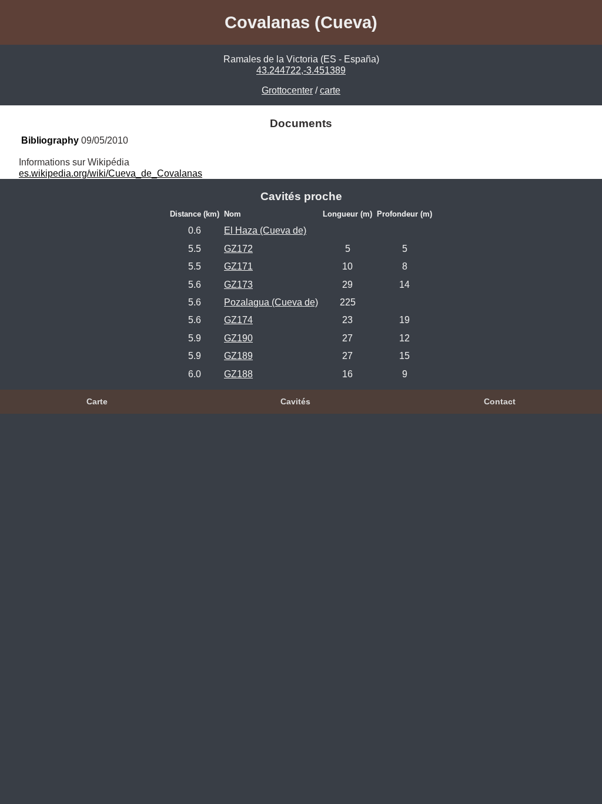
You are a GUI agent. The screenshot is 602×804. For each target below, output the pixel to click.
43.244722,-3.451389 (301, 70)
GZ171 (238, 266)
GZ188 (238, 374)
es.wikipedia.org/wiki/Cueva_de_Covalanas (110, 173)
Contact (500, 401)
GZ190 (238, 338)
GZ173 (238, 285)
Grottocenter (287, 90)
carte (330, 90)
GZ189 (238, 356)
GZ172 (238, 249)
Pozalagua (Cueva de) (271, 302)
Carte (97, 401)
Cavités (295, 401)
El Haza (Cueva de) (265, 230)
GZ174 (238, 320)
